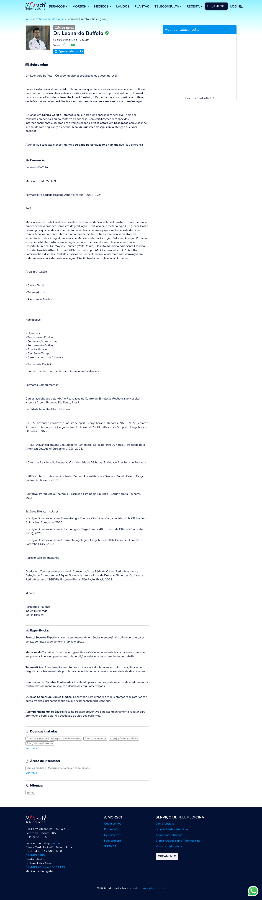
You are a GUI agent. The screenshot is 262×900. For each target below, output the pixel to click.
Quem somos (112, 824)
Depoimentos (113, 835)
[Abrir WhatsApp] (253, 891)
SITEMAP (110, 846)
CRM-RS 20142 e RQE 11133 (45, 867)
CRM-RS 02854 (36, 855)
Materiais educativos (169, 846)
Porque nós (111, 829)
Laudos (122, 6)
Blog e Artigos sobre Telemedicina (178, 841)
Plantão (142, 6)
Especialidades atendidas (172, 829)
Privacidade (148, 888)
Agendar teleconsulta (70, 51)
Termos (161, 888)
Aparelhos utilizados (169, 835)
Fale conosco (112, 841)
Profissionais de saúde (49, 19)
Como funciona (165, 824)
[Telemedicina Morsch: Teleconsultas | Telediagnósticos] (35, 6)
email (57, 843)
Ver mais (31, 748)
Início (28, 19)
